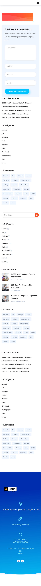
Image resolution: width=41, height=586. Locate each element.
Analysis (5, 176)
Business (5, 137)
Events (14, 185)
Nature (26, 189)
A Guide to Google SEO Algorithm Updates (16, 110)
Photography (6, 156)
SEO (3, 159)
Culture (15, 180)
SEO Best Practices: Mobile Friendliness (15, 107)
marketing (17, 189)
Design (4, 141)
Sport (4, 163)
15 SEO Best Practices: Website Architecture (17, 103)
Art (3, 134)
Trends (5, 203)
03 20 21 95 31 (20, 539)
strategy (23, 198)
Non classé (5, 152)
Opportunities (7, 194)
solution (5, 198)
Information (24, 185)
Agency (4, 130)
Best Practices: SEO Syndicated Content (15, 114)
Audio (28, 176)
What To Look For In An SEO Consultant (15, 118)
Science (18, 194)
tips (31, 198)
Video (13, 203)
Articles (20, 176)
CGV (20, 551)
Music (3, 148)
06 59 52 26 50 (20, 542)
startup (14, 198)
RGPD (20, 554)
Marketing (5, 145)
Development (25, 180)
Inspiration (6, 189)
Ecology (5, 185)
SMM (33, 194)
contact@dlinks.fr (20, 524)
